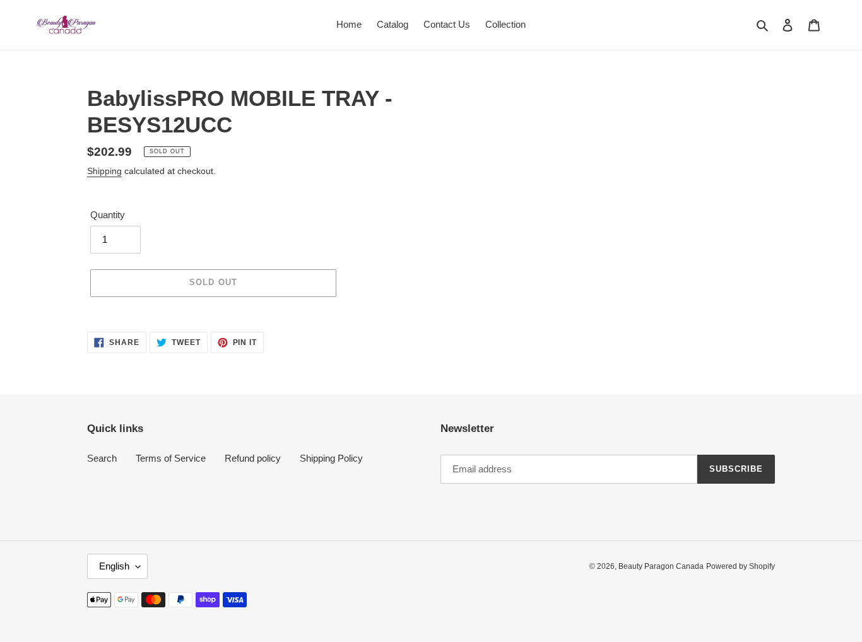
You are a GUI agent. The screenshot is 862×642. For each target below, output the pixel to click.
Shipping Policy (331, 458)
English (114, 566)
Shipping (104, 171)
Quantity (107, 214)
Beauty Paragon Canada (661, 566)
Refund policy (253, 458)
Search (102, 458)
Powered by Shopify (740, 566)
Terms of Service (171, 458)
